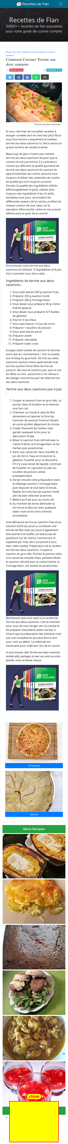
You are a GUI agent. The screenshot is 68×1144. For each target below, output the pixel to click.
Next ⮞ (34, 814)
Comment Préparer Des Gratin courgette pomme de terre (30, 901)
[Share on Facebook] (19, 77)
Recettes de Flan (35, 4)
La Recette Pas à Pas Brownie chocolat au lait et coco (33, 946)
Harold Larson (16, 70)
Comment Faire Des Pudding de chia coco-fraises (31, 1082)
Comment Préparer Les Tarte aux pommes (34, 790)
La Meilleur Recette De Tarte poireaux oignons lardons (34, 741)
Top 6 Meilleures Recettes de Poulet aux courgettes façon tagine (30, 1037)
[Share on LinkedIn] (27, 77)
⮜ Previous (34, 765)
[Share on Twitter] (10, 77)
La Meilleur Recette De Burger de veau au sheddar (30, 992)
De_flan (16, 51)
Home (8, 51)
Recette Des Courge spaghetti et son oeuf (34, 855)
